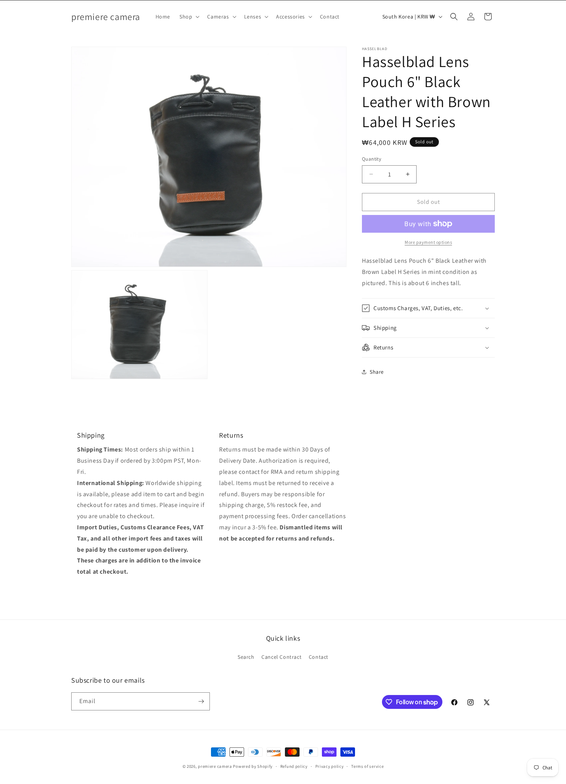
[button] (189, 16)
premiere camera (215, 766)
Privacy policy (329, 766)
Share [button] (377, 371)
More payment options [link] (428, 242)
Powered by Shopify (253, 766)
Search (246, 656)
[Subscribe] (201, 701)
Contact (318, 656)
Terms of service (367, 766)
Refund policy (294, 766)
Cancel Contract (281, 656)
